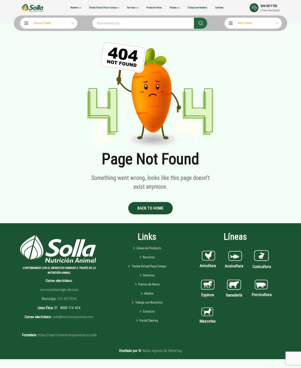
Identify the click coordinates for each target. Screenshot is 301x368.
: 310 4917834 (58, 299)
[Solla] (33, 7)
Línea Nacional (270, 10)
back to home (150, 208)
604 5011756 (269, 6)
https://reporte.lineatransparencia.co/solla (67, 335)
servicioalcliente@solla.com (59, 290)
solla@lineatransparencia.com (72, 317)
